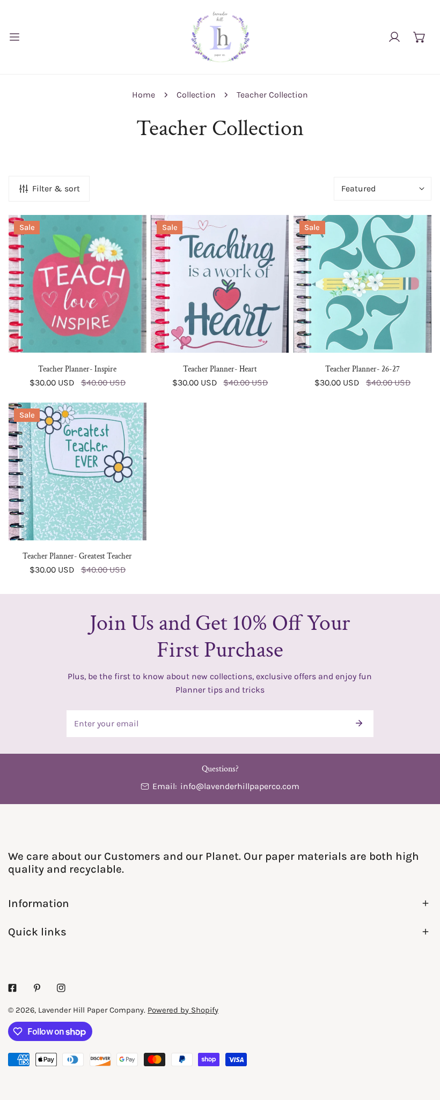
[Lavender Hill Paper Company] (220, 37)
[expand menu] (14, 37)
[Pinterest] (37, 988)
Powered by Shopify (183, 1010)
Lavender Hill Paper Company (91, 1010)
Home (143, 95)
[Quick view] (125, 340)
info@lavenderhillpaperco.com (239, 786)
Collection (196, 95)
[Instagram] (61, 988)
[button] (419, 36)
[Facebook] (12, 988)
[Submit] (359, 723)
